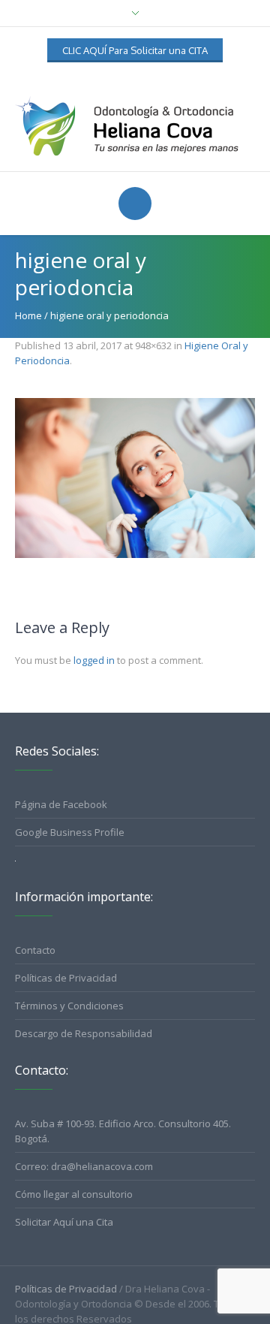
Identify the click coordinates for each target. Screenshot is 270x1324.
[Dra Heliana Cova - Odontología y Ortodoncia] (135, 124)
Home (28, 315)
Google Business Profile (69, 832)
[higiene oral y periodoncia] (135, 478)
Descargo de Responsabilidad (83, 1033)
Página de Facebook (61, 804)
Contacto (35, 950)
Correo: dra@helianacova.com (84, 1166)
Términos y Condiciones (69, 1005)
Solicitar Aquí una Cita (64, 1222)
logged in (94, 660)
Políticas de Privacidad (66, 978)
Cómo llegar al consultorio (74, 1194)
